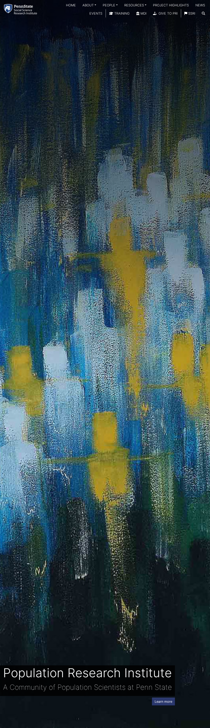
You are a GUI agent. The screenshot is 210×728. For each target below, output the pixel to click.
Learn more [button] (163, 701)
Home (71, 5)
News (200, 5)
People (109, 5)
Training (121, 13)
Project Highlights (171, 5)
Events (95, 13)
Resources (134, 5)
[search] (203, 13)
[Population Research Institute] (21, 9)
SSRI (191, 13)
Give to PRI (168, 13)
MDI (142, 13)
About (88, 5)
